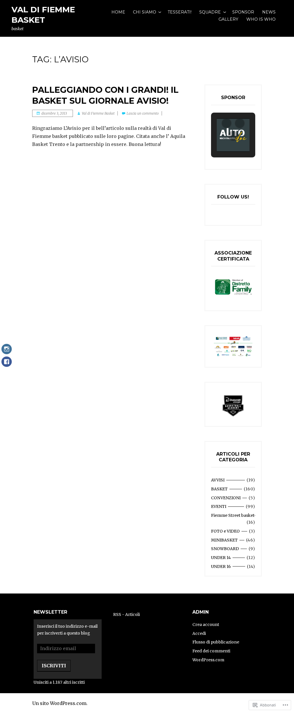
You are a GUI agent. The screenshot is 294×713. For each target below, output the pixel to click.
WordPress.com (208, 659)
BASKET (219, 489)
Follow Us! (233, 197)
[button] (226, 123)
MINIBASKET (224, 540)
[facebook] (6, 364)
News (269, 12)
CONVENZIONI (226, 497)
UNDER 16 (221, 566)
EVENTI (218, 506)
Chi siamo (144, 12)
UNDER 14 (221, 557)
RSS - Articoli (126, 614)
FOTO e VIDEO (225, 531)
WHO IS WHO (261, 19)
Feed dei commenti (211, 651)
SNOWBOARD (225, 548)
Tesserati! (180, 12)
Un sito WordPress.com (59, 703)
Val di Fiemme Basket (98, 113)
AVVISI (218, 480)
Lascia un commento (143, 113)
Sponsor (243, 12)
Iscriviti (54, 665)
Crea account (205, 624)
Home (118, 12)
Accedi (199, 633)
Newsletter (50, 612)
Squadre (210, 12)
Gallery (228, 19)
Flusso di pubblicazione (215, 642)
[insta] (6, 352)
